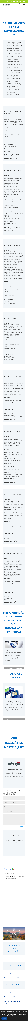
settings (16, 1015)
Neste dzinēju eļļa (8, 973)
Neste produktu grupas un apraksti (13, 719)
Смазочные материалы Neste (11, 977)
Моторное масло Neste (10, 996)
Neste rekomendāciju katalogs (13, 668)
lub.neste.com (7, 958)
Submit (22, 826)
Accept (4, 1018)
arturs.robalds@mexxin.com (14, 841)
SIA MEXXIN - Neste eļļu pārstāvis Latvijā (12, 1002)
